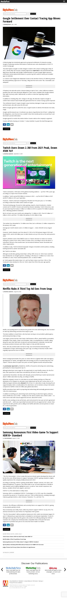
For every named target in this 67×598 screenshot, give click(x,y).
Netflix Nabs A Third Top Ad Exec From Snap (14, 539)
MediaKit (21, 581)
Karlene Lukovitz (8, 154)
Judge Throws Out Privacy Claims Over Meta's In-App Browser (19, 547)
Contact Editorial (28, 581)
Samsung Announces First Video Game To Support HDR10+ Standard (20, 542)
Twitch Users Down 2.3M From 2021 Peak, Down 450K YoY (17, 536)
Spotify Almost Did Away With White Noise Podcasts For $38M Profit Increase (23, 544)
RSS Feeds (35, 581)
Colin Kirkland (8, 438)
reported (36, 70)
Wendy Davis (7, 24)
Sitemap (40, 581)
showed (23, 383)
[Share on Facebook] (4, 124)
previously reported (11, 366)
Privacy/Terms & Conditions (15, 582)
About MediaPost (13, 581)
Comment (6, 129)
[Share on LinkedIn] (8, 124)
